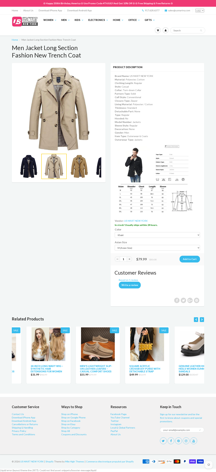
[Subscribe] (200, 430)
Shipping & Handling (22, 427)
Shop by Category (70, 427)
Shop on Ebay (68, 424)
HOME (116, 20)
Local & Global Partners (123, 427)
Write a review (130, 285)
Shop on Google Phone (73, 417)
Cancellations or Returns (25, 424)
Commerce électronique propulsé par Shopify (110, 461)
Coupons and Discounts (74, 434)
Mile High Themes (74, 461)
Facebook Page (119, 414)
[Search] (201, 30)
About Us (28, 10)
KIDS (77, 20)
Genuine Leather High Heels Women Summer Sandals (178, 369)
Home (15, 10)
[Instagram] (186, 440)
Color (118, 229)
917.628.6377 (152, 10)
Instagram (116, 424)
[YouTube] (193, 440)
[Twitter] (163, 440)
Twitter (115, 420)
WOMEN (48, 20)
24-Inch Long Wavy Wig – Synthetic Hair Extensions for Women (32, 369)
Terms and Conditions (23, 434)
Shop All (65, 431)
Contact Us (18, 414)
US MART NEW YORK (136, 220)
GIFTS (148, 20)
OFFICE (132, 20)
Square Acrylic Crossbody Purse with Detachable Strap (130, 369)
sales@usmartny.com (179, 10)
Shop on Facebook (70, 420)
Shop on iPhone (69, 414)
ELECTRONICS (96, 20)
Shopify (49, 461)
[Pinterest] (178, 440)
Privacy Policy (19, 431)
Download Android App (79, 10)
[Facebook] (171, 440)
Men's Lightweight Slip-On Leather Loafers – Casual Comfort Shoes (81, 369)
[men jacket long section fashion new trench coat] (58, 109)
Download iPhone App (50, 10)
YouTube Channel (120, 417)
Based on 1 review (128, 279)
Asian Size (121, 242)
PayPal (114, 431)
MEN (64, 20)
